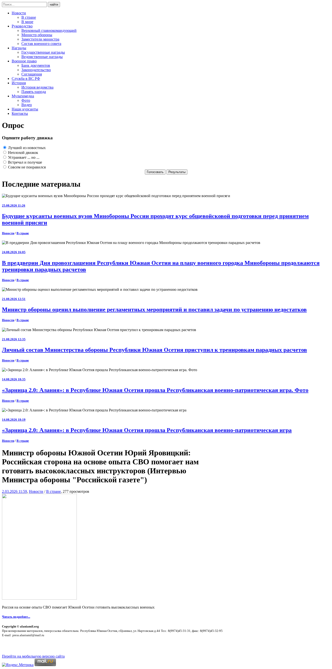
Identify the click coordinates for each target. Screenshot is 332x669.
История (19, 83)
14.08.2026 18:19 (14, 419)
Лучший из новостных (26, 148)
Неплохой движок (22, 153)
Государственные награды (43, 52)
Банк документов (35, 65)
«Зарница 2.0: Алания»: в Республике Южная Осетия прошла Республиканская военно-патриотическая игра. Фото (155, 390)
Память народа (33, 92)
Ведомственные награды (42, 57)
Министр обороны (36, 35)
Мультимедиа (23, 96)
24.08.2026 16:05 (14, 252)
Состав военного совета (41, 44)
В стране (28, 17)
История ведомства (37, 87)
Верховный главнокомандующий (49, 30)
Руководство (22, 26)
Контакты (20, 113)
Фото (25, 100)
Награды (19, 48)
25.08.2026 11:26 (13, 205)
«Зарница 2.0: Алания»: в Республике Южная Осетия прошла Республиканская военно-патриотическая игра (147, 430)
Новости (19, 13)
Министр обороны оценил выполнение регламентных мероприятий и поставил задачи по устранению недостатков (154, 309)
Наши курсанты (25, 109)
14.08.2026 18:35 (14, 379)
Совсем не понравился (26, 167)
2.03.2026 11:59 (14, 491)
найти (54, 4)
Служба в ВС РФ (26, 78)
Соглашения (31, 74)
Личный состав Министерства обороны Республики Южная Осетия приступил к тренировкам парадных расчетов (154, 350)
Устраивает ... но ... (23, 157)
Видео (26, 105)
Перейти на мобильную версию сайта (33, 656)
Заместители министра (40, 39)
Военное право (24, 61)
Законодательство (36, 70)
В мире (27, 22)
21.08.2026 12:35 (14, 339)
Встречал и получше (24, 162)
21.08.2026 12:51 (14, 299)
